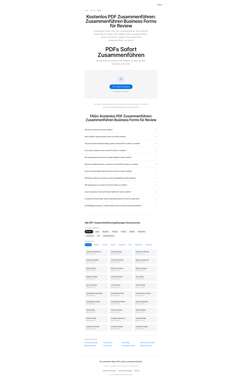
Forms (130, 244)
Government (89, 236)
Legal (97, 231)
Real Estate (141, 231)
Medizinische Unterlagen (147, 342)
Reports (113, 244)
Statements (122, 244)
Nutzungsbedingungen (125, 370)
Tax (98, 236)
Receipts (96, 244)
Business (89, 231)
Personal (114, 231)
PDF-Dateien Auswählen (121, 87)
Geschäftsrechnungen (91, 342)
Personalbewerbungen (128, 345)
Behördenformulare (146, 345)
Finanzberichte (107, 345)
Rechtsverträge (107, 342)
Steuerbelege (126, 342)
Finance (123, 231)
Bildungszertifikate (90, 345)
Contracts (105, 244)
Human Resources (108, 236)
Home (86, 10)
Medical (132, 231)
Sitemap (136, 370)
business (92, 10)
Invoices (88, 244)
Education (106, 231)
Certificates (148, 244)
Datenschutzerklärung (109, 370)
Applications (138, 244)
